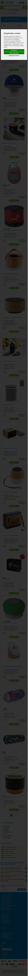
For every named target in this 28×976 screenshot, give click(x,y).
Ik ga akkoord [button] (14, 50)
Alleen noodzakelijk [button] (13, 53)
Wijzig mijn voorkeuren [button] (13, 55)
